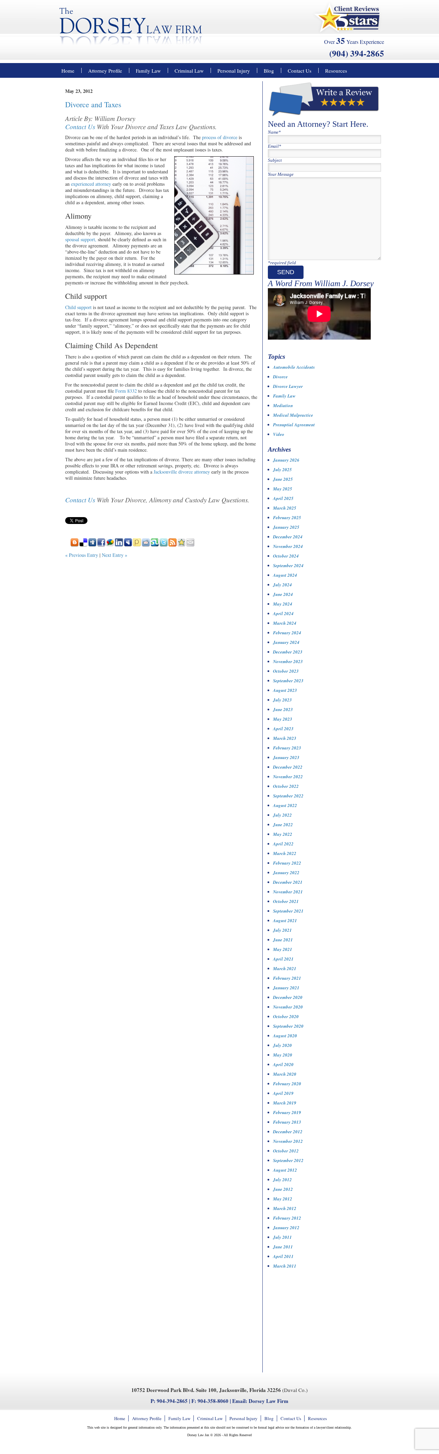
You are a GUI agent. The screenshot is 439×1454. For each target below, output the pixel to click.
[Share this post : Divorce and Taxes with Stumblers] (155, 545)
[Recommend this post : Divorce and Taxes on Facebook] (101, 545)
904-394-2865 (172, 1401)
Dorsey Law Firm (268, 1401)
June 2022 (283, 824)
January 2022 (286, 872)
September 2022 (288, 796)
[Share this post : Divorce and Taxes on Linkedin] (119, 545)
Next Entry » (114, 555)
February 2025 (287, 517)
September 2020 (288, 1026)
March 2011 (284, 1266)
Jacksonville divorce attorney (182, 471)
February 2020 (287, 1083)
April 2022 (283, 844)
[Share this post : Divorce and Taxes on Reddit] (146, 545)
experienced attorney (91, 184)
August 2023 (285, 690)
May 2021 (282, 949)
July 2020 (282, 1045)
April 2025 (283, 498)
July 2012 (282, 1179)
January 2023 (286, 757)
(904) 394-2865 (356, 53)
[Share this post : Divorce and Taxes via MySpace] (128, 545)
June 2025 (283, 479)
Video (278, 434)
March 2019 (284, 1103)
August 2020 (285, 1036)
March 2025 (284, 508)
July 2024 (282, 585)
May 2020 (282, 1055)
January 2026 (286, 460)
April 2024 (283, 613)
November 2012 (288, 1141)
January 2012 (286, 1227)
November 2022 (288, 776)
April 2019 (283, 1093)
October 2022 (286, 786)
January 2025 (286, 527)
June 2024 (283, 594)
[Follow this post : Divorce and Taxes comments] (172, 545)
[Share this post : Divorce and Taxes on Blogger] (74, 545)
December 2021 (287, 882)
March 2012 (284, 1208)
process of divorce (219, 137)
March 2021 (284, 968)
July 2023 (282, 700)
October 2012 (286, 1151)
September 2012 (288, 1160)
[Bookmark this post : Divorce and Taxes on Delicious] (83, 545)
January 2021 (286, 988)
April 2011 (283, 1256)
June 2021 (283, 940)
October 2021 (286, 901)
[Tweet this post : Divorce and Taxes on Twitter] (163, 545)
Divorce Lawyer (288, 386)
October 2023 (286, 671)
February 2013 (287, 1122)
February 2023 (287, 748)
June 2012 (283, 1189)
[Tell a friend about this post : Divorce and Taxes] (190, 545)
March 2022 (284, 853)
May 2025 (282, 489)
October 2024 (286, 556)
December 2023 (287, 652)
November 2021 (288, 892)
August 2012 (285, 1170)
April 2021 (283, 959)
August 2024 (285, 575)
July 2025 (282, 469)
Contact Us (299, 70)
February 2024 (287, 633)
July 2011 (282, 1237)
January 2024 (286, 642)
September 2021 (288, 911)
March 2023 (284, 738)
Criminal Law (189, 70)
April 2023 (283, 728)
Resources (336, 70)
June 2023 (283, 709)
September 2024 (288, 565)
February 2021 (287, 978)
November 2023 (288, 661)
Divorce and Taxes (93, 104)
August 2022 (285, 805)
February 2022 (287, 863)
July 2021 (282, 930)
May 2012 (282, 1199)
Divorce (280, 377)
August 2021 (285, 920)
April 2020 (283, 1064)
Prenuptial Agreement (294, 424)
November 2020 (288, 1007)
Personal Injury (233, 70)
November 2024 (288, 546)
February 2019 (287, 1112)
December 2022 (287, 767)
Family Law (148, 70)
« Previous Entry (81, 555)
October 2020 (286, 1016)
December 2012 (287, 1131)
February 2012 (287, 1218)
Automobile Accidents (294, 367)
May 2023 (282, 719)
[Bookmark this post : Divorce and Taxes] (181, 545)
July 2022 (282, 815)
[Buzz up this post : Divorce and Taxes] (110, 545)
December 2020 (287, 997)
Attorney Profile (105, 70)
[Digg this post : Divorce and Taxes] (92, 545)
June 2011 (283, 1247)
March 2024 (284, 623)
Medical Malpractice (293, 415)
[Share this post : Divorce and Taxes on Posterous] (137, 545)
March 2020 (284, 1074)
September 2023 (288, 680)
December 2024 (287, 537)
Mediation (283, 405)
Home (67, 70)
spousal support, (80, 239)
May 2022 (282, 834)
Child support (78, 307)
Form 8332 (126, 391)
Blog (269, 70)
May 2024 (282, 604)
